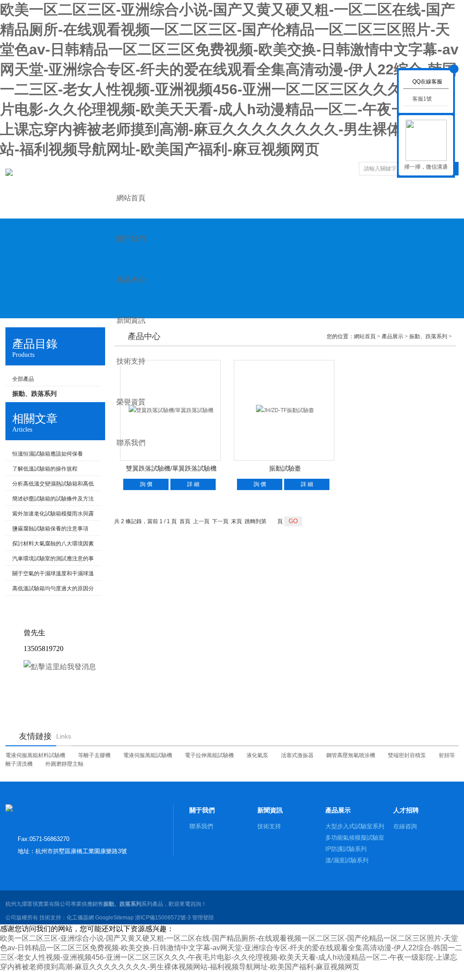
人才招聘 (406, 810)
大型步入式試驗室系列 (354, 826)
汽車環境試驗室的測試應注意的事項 (49, 560)
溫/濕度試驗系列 (346, 860)
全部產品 (23, 379)
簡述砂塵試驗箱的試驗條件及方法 (53, 499)
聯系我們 (130, 443)
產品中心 (130, 279)
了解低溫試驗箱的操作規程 (44, 469)
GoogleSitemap (114, 917)
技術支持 (130, 361)
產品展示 (338, 810)
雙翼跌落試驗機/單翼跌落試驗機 (171, 468)
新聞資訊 (130, 320)
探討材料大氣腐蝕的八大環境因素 (53, 543)
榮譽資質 (130, 402)
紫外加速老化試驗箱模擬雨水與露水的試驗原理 (49, 515)
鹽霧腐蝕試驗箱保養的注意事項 (50, 528)
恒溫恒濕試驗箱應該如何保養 (47, 454)
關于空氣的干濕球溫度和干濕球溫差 (49, 575)
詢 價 (146, 484)
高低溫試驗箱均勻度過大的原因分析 (49, 590)
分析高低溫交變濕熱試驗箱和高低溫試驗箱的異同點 (49, 486)
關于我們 (130, 239)
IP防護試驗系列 (346, 849)
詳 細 (193, 484)
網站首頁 (130, 198)
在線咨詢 (405, 826)
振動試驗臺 (285, 468)
